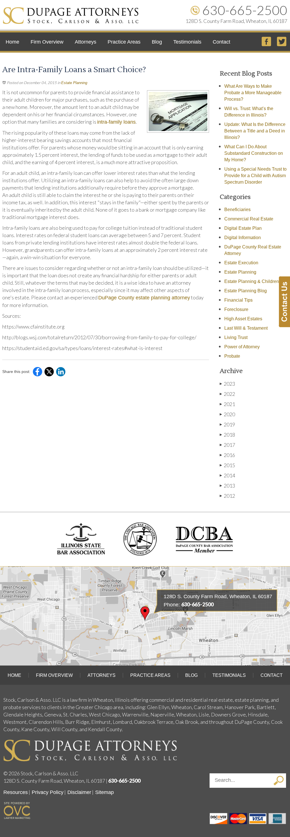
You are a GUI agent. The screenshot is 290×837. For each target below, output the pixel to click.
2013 (227, 485)
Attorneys (85, 42)
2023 (227, 384)
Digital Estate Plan (243, 228)
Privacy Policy (47, 792)
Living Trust (236, 337)
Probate (232, 356)
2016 (227, 455)
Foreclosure (236, 309)
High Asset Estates (243, 318)
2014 (227, 475)
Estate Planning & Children (251, 281)
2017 (227, 445)
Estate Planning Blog (245, 290)
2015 (227, 465)
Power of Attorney (242, 346)
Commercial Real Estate (248, 218)
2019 (227, 424)
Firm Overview (47, 42)
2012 (227, 496)
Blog (157, 42)
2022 (227, 394)
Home (12, 42)
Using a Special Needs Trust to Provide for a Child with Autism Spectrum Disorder (255, 175)
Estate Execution (241, 262)
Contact (221, 42)
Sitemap (104, 792)
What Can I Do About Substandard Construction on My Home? (253, 153)
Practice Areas (124, 42)
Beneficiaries (237, 209)
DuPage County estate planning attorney (144, 298)
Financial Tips (238, 300)
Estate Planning (74, 83)
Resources (15, 792)
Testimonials (187, 42)
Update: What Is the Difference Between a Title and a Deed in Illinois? (254, 131)
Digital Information (242, 237)
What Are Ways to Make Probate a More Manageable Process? (253, 93)
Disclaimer (79, 792)
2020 (227, 414)
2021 (227, 404)
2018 (227, 435)
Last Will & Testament (246, 328)
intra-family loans (116, 122)
